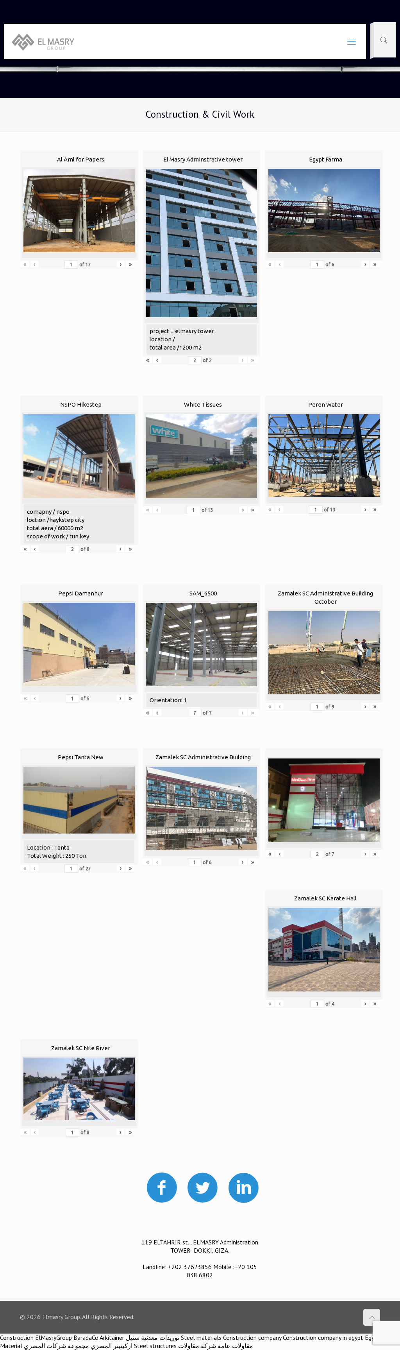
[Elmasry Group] (43, 41)
